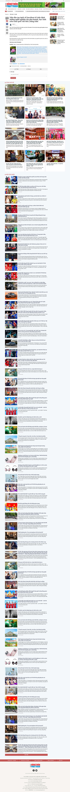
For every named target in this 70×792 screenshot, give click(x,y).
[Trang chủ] (6, 9)
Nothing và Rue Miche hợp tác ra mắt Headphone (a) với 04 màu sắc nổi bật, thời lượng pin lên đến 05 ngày (32, 465)
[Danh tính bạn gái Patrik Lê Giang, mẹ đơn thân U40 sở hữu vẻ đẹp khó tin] (11, 199)
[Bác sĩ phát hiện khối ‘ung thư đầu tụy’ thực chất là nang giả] (11, 497)
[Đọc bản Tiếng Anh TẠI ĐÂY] (13, 59)
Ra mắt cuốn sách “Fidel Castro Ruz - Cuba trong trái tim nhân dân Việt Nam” (14, 164)
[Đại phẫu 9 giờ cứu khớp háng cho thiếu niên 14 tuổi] (11, 420)
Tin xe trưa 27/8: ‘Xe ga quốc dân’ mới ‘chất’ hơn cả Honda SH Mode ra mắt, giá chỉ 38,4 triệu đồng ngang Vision (32, 331)
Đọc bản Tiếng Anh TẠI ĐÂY (22, 57)
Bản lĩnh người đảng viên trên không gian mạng (29, 503)
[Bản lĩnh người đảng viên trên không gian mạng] (11, 507)
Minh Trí (14, 24)
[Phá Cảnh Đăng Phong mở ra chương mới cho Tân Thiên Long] (11, 545)
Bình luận (7, 18)
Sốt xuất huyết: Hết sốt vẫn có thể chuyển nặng (28, 474)
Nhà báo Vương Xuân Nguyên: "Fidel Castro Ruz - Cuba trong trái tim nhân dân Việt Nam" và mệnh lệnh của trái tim (34, 99)
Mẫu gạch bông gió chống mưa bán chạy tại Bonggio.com (31, 774)
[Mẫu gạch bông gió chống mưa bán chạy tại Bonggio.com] (11, 778)
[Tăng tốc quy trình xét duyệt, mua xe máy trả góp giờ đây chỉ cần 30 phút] (11, 228)
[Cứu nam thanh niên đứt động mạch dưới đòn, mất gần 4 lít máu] (11, 430)
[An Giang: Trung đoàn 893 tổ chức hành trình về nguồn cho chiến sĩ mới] (14, 90)
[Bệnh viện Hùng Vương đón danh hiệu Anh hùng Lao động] (11, 392)
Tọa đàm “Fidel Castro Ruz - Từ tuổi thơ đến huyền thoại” (55, 164)
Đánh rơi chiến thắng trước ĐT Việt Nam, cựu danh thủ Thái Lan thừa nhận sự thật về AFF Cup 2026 (32, 350)
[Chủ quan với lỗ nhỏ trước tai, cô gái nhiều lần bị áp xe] (11, 372)
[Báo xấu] (7, 33)
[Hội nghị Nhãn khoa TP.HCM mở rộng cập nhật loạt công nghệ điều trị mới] (11, 382)
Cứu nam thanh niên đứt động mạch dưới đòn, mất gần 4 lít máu (32, 426)
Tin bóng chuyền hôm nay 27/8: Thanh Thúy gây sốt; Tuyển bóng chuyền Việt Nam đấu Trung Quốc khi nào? (31, 302)
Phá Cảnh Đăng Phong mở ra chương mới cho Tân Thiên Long (32, 542)
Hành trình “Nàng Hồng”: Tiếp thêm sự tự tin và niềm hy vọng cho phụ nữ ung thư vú (55, 142)
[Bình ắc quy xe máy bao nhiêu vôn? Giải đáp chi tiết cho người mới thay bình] (11, 759)
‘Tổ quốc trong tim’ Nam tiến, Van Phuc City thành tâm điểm (32, 436)
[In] (7, 30)
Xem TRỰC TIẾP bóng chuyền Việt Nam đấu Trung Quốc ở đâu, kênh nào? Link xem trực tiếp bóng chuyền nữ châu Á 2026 (32, 312)
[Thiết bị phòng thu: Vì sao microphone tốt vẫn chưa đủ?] (11, 536)
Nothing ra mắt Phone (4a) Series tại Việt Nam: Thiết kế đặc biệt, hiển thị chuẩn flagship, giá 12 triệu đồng (32, 456)
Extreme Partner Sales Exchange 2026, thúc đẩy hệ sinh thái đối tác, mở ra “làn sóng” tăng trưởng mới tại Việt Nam (32, 523)
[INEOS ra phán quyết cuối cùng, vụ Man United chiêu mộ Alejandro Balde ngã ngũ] (11, 209)
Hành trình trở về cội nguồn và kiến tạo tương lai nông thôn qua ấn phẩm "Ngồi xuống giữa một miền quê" (55, 99)
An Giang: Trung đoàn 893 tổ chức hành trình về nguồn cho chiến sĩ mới (14, 98)
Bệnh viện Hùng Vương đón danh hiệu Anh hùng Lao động (31, 388)
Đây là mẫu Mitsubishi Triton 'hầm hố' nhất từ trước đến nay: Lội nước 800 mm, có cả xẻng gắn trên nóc (33, 292)
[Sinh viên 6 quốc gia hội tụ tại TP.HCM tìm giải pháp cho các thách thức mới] (11, 488)
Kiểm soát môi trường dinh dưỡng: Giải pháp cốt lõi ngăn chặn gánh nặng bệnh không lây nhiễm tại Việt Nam (55, 121)
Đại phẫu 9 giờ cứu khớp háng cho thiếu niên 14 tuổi (30, 417)
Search (63, 1)
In (41, 69)
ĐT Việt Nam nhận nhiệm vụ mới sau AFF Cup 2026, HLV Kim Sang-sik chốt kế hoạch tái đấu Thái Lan (32, 187)
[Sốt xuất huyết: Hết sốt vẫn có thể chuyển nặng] (11, 478)
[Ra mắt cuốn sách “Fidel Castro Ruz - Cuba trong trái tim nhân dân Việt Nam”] (14, 156)
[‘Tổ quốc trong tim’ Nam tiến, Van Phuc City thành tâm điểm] (11, 440)
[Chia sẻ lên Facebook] (7, 24)
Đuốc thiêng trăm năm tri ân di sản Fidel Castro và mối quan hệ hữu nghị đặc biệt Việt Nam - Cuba (34, 164)
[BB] (41, 5)
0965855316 (15, 63)
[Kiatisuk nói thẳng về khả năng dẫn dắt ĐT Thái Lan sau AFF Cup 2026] (11, 257)
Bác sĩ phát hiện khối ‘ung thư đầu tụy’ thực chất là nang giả (31, 493)
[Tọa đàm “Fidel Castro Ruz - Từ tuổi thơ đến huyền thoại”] (55, 156)
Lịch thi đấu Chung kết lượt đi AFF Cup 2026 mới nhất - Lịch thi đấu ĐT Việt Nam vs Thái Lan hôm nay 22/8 (32, 408)
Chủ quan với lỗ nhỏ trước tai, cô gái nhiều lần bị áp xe (30, 369)
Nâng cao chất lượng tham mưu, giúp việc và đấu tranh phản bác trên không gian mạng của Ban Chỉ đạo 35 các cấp (34, 142)
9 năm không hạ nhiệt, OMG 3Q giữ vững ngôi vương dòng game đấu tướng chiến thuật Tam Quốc (32, 398)
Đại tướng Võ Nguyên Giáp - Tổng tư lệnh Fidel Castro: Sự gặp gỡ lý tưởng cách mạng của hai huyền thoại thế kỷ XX (14, 121)
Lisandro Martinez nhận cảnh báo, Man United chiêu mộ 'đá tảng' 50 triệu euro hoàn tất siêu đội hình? (31, 360)
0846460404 (22, 63)
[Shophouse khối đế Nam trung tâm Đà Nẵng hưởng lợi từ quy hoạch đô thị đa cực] (11, 219)
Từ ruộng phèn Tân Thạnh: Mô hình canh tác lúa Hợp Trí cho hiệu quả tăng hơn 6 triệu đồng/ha (32, 785)
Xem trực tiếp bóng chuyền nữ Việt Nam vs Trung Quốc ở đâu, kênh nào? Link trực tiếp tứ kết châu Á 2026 (32, 235)
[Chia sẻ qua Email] (7, 27)
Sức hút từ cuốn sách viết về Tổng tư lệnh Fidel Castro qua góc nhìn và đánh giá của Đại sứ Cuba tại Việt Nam (35, 121)
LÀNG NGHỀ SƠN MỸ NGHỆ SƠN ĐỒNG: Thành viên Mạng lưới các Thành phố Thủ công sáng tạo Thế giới (28, 11)
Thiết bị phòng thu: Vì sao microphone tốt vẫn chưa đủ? (30, 532)
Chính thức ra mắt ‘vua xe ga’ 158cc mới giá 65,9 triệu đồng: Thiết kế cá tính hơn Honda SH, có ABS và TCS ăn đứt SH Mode (32, 283)
